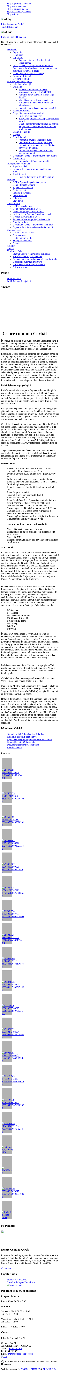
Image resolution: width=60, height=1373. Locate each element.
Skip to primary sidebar (17, 9)
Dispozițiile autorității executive (21, 742)
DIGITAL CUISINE (30, 1369)
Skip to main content (16, 6)
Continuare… (7, 1268)
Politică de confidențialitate (19, 281)
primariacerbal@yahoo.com (20, 1354)
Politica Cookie (14, 278)
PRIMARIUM (49, 1369)
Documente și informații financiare (23, 744)
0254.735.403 (15, 1348)
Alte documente (14, 747)
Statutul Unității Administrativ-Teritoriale (25, 734)
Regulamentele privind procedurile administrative (29, 739)
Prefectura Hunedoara (17, 1279)
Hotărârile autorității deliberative (22, 736)
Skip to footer (13, 14)
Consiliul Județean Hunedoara (21, 1282)
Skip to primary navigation (19, 3)
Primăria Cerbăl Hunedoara (13, 37)
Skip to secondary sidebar (19, 11)
